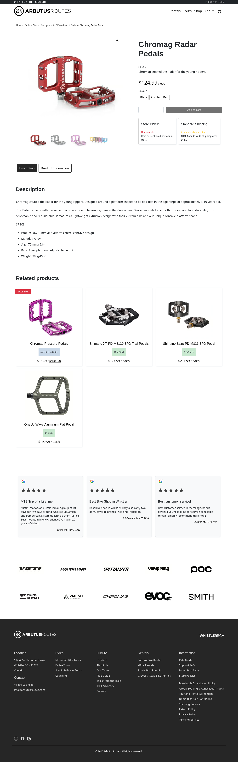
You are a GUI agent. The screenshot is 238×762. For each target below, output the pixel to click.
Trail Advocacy (105, 686)
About (209, 11)
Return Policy (187, 709)
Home (19, 25)
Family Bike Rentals (149, 670)
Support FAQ (187, 665)
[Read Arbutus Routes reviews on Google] (29, 738)
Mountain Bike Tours (68, 660)
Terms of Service (189, 719)
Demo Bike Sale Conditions (195, 699)
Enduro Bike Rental (149, 660)
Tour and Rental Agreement (196, 694)
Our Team (103, 670)
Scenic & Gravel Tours (68, 670)
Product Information (55, 168)
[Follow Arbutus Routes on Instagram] (16, 738)
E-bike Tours (62, 665)
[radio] (143, 97)
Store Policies (187, 675)
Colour (142, 91)
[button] (117, 40)
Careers (101, 691)
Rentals (175, 11)
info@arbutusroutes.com (29, 690)
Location (102, 660)
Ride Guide (103, 675)
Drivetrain (62, 25)
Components (48, 25)
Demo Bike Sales (189, 670)
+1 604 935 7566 (24, 684)
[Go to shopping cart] (219, 11)
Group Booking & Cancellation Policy (201, 688)
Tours (187, 11)
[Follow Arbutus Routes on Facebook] (22, 738)
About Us (102, 665)
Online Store (32, 25)
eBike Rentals (146, 665)
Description (27, 168)
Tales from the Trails (109, 681)
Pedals (74, 25)
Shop (198, 11)
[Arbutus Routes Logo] (18, 11)
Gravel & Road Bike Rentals (154, 675)
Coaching (61, 675)
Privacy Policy (187, 714)
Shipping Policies (189, 704)
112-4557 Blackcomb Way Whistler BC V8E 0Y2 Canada (29, 665)
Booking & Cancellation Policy (197, 683)
